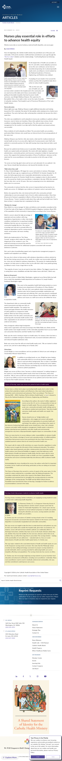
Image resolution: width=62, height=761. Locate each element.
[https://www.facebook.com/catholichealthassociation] (23, 676)
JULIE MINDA (10, 49)
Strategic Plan (36, 630)
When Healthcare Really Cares (41, 651)
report (47, 395)
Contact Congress (37, 666)
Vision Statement (37, 627)
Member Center (37, 658)
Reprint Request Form (25, 602)
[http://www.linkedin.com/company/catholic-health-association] (16, 676)
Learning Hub (36, 663)
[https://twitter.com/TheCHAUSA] (30, 676)
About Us (35, 625)
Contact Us (35, 633)
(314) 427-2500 (10, 638)
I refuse (53, 756)
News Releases (36, 640)
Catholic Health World (8, 23)
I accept (37, 756)
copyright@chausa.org (33, 576)
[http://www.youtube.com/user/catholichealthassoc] (45, 676)
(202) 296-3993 (10, 627)
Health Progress (37, 648)
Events (34, 661)
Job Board (35, 668)
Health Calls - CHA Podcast (40, 643)
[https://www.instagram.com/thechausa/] (37, 677)
